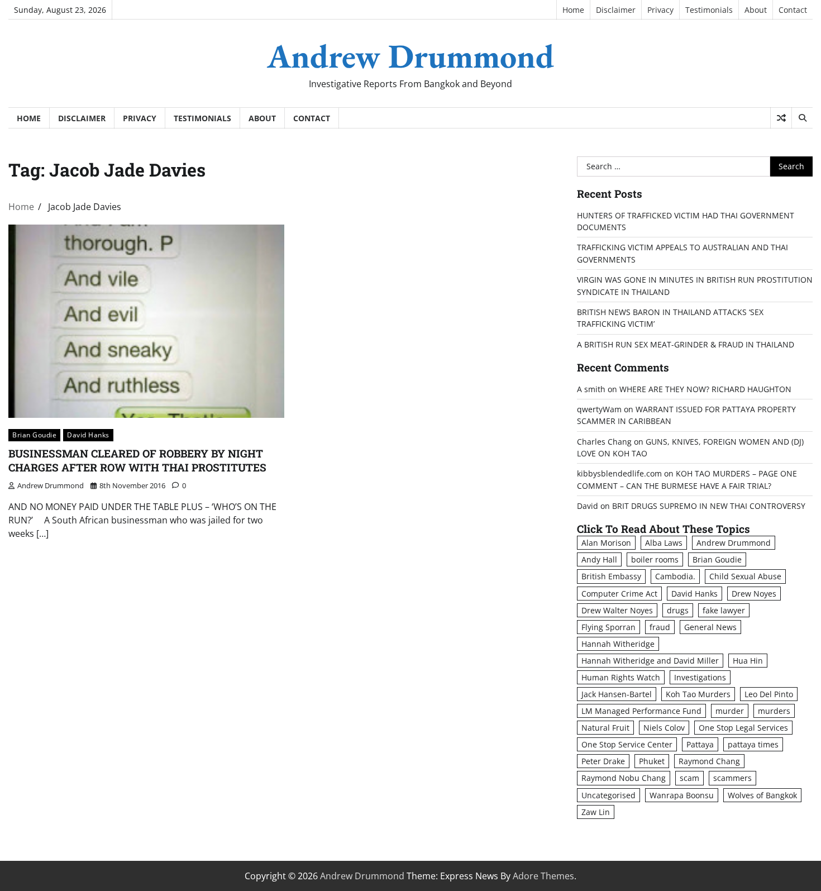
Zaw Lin (595, 812)
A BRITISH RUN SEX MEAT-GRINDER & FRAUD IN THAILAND (685, 344)
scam (689, 778)
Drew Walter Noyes (617, 610)
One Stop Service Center (626, 744)
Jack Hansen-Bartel (616, 694)
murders (774, 711)
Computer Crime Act (619, 593)
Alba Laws (663, 542)
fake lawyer (724, 610)
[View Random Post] (781, 117)
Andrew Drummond (410, 56)
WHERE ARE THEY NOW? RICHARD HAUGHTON (705, 389)
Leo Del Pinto (768, 694)
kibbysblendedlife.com (619, 473)
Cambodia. (675, 576)
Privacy (660, 9)
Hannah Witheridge (618, 644)
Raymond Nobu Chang (623, 778)
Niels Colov (664, 727)
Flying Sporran (608, 627)
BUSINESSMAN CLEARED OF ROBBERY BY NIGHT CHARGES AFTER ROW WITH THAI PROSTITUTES (137, 460)
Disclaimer (616, 9)
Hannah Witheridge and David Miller (650, 660)
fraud (660, 627)
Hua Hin (748, 660)
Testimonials (709, 9)
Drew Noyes (754, 593)
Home (573, 9)
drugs (678, 610)
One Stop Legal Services (743, 727)
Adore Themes (543, 876)
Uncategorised (608, 795)
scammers (732, 778)
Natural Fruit (605, 727)
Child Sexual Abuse (745, 576)
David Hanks (88, 435)
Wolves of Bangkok (762, 795)
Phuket (652, 761)
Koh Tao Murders (698, 694)
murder (729, 711)
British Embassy (611, 576)
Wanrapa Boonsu (682, 795)
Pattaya (700, 744)
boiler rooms (655, 559)
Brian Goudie (34, 435)
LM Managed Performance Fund (641, 711)
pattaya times (753, 744)
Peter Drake (603, 761)
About (755, 9)
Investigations (700, 677)
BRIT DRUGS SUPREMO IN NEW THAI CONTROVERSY (708, 506)
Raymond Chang (709, 761)
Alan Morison (606, 542)
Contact (793, 9)
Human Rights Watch (620, 677)
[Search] (802, 117)
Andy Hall (599, 559)
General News (710, 627)
